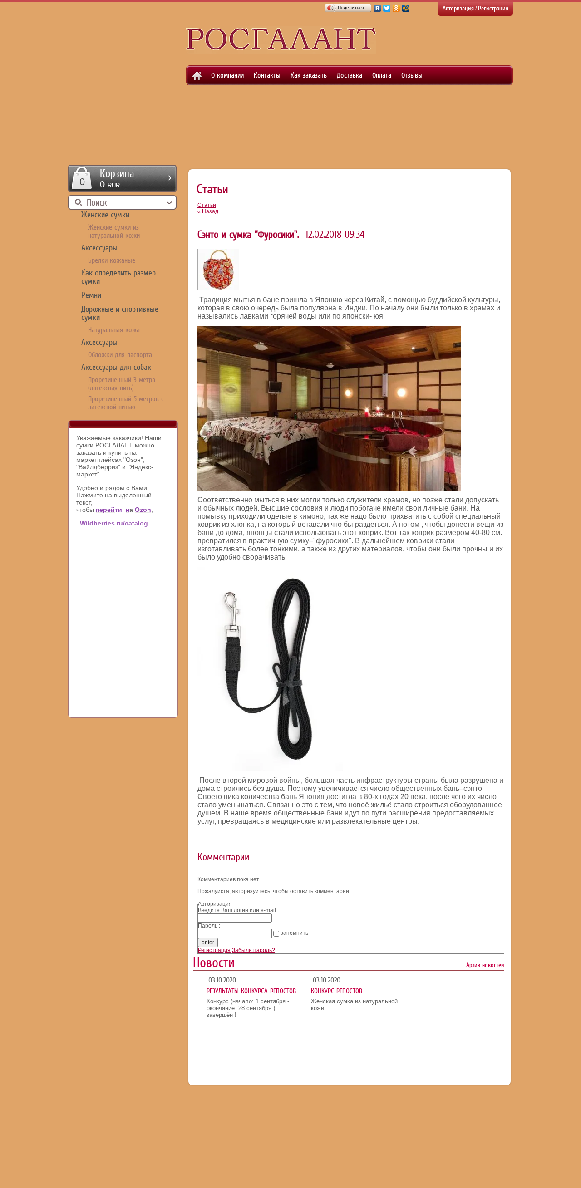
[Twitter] (387, 8)
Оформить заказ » (122, 178)
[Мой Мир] (406, 8)
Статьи (206, 205)
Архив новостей (485, 965)
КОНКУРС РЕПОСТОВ (336, 991)
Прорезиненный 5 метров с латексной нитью (126, 403)
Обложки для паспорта (120, 355)
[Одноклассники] (396, 8)
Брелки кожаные (111, 260)
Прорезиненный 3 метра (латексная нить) (121, 384)
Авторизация (458, 8)
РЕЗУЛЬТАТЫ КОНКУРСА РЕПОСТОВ (251, 991)
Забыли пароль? (253, 950)
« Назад (207, 211)
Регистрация (493, 8)
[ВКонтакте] (377, 8)
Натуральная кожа (114, 330)
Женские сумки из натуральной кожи (114, 231)
